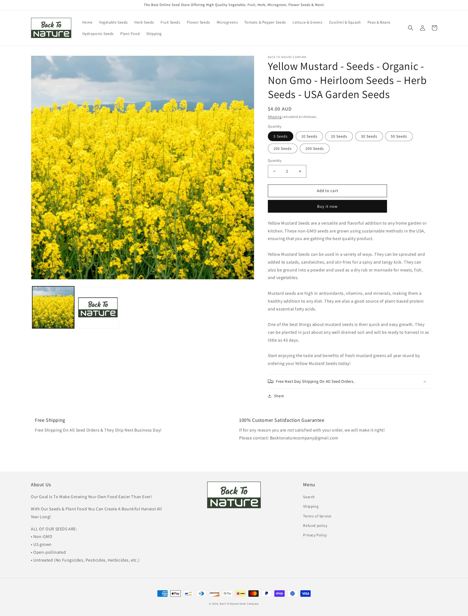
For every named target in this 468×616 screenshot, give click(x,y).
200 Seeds (315, 148)
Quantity (274, 160)
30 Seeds (369, 136)
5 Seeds (281, 136)
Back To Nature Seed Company (239, 603)
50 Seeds (399, 136)
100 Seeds (283, 148)
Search (309, 496)
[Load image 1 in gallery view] (53, 307)
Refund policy (315, 525)
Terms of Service (317, 516)
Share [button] (279, 395)
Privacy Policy (315, 535)
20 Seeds (339, 136)
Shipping (275, 117)
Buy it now (327, 206)
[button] (411, 28)
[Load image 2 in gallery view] (98, 307)
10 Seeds (309, 136)
